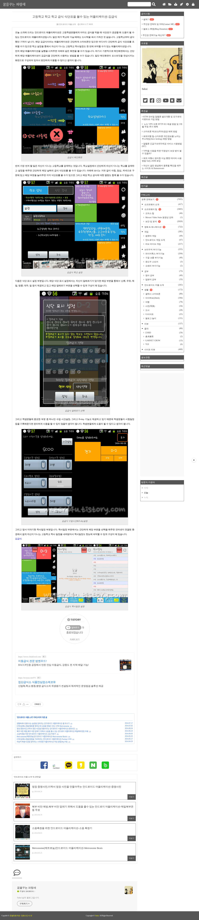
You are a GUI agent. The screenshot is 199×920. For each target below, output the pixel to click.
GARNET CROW (164, 340)
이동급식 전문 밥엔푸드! (32, 661)
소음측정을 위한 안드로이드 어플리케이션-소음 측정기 (36, 734)
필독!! (148, 19)
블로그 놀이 (164, 318)
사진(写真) (164, 306)
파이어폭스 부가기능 (164, 253)
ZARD (164, 333)
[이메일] (179, 100)
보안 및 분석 (164, 221)
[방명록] (176, 4)
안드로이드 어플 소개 (67, 24)
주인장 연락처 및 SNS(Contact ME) (161, 24)
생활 (163, 289)
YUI (164, 344)
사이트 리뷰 (163, 349)
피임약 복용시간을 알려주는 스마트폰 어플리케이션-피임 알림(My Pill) (42, 741)
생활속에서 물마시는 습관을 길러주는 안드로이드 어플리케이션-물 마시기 (43, 723)
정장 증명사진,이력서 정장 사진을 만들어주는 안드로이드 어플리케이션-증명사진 (46, 728)
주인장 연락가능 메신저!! (156, 35)
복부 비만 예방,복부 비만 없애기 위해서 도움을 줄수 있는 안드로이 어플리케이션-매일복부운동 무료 (52, 731)
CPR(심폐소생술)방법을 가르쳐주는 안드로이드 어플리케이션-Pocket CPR (44, 739)
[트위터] (56, 767)
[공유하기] (24, 704)
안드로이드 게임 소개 (164, 240)
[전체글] (170, 4)
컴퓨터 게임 (164, 236)
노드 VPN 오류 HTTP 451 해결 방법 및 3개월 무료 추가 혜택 (162, 125)
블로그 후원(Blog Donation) (157, 29)
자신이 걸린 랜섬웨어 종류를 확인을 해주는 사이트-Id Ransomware (161, 167)
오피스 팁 (164, 213)
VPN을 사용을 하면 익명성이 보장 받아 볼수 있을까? (162, 152)
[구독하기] (194, 460)
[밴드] (105, 766)
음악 (163, 328)
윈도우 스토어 (164, 262)
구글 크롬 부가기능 (164, 258)
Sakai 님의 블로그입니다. (28, 898)
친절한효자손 (15, 916)
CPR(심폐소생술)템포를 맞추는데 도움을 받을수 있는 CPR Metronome (43, 726)
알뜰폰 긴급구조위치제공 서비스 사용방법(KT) (162, 145)
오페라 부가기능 (164, 266)
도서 (164, 310)
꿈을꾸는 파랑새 (14, 4)
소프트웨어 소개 (163, 204)
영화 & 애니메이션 (163, 227)
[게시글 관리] (27, 704)
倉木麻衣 (164, 336)
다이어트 (164, 314)
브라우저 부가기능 (163, 249)
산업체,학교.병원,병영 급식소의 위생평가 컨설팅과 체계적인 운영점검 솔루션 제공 (60, 686)
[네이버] (93, 766)
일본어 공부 (164, 279)
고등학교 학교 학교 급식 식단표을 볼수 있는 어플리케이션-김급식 (74, 16)
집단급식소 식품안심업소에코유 (37, 682)
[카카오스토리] (80, 766)
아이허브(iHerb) (164, 298)
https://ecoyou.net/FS (27, 678)
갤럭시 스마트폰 (164, 294)
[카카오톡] (68, 766)
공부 (163, 271)
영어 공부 (164, 275)
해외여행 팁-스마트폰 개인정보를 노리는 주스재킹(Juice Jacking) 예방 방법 (161, 137)
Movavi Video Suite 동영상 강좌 (164, 217)
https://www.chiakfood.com (29, 657)
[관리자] (187, 4)
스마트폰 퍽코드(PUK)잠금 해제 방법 (160, 131)
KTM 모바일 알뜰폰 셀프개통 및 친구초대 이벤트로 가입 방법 (161, 118)
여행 (164, 302)
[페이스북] (44, 766)
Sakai (97, 916)
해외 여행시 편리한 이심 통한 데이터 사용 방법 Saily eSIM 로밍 (162, 159)
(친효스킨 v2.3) (26, 915)
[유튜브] (165, 100)
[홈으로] (164, 4)
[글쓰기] (181, 4)
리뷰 (163, 324)
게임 (163, 231)
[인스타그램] (158, 100)
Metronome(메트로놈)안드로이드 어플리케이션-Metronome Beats (42, 736)
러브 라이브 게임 (164, 244)
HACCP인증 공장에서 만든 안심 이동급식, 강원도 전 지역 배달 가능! (53, 665)
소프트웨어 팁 (163, 209)
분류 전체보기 (162, 199)
